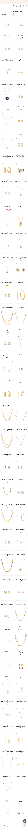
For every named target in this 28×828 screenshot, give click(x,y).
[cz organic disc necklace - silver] (8, 285)
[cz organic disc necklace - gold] (6, 285)
